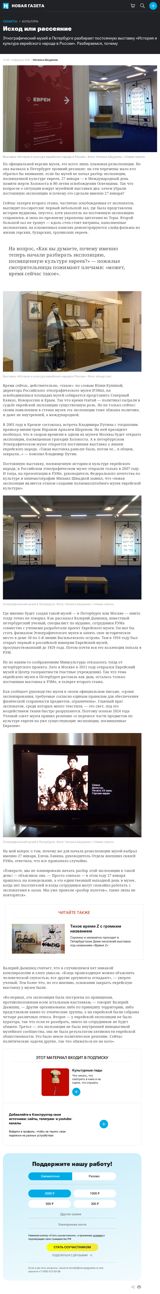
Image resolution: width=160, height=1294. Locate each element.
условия (98, 1235)
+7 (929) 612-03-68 (49, 1271)
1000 (93, 1193)
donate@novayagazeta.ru (83, 1267)
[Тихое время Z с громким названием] (74, 932)
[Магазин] (133, 6)
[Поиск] (142, 6)
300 (93, 1204)
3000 (48, 1193)
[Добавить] (153, 6)
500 (48, 1204)
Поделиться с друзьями (70, 1255)
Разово (94, 1176)
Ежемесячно (50, 1176)
